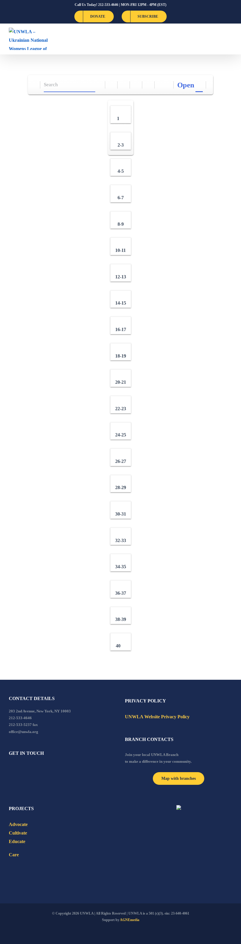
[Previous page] (161, 85)
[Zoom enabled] (148, 85)
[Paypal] (26, 769)
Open (185, 85)
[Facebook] (10, 769)
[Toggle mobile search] (219, 39)
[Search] (99, 85)
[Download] (124, 85)
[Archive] (34, 85)
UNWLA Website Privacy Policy (157, 716)
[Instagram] (34, 769)
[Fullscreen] (136, 85)
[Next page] (167, 85)
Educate (17, 841)
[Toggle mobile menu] (229, 39)
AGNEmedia (129, 920)
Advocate (18, 824)
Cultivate (18, 832)
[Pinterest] (42, 769)
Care (14, 854)
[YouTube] (18, 769)
